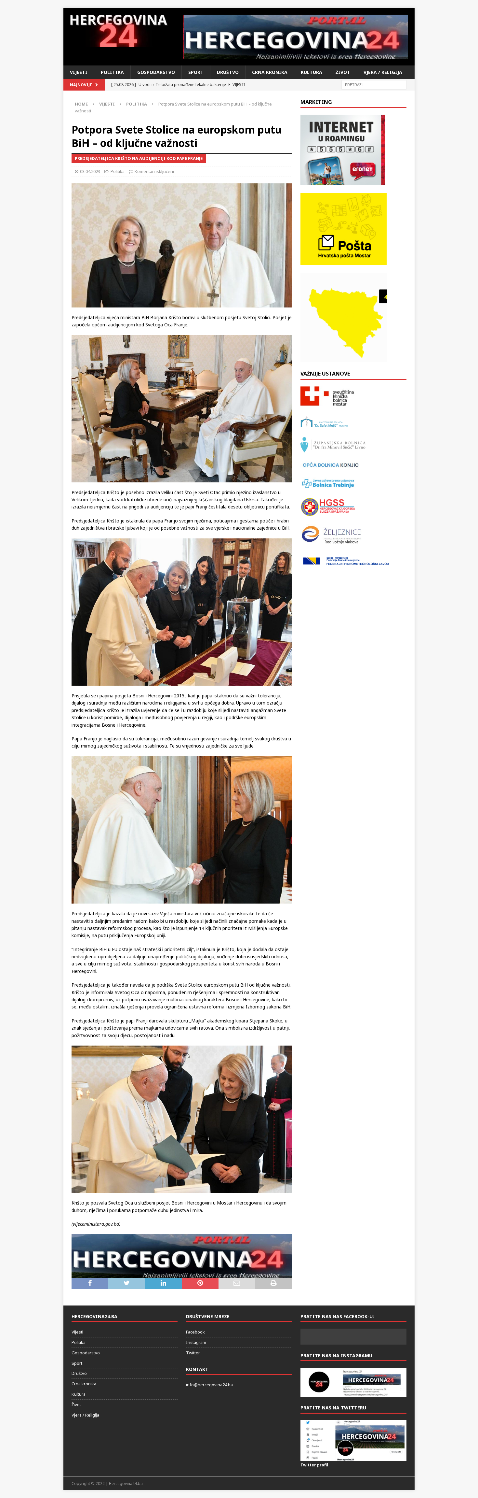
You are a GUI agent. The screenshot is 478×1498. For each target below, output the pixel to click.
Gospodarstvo (156, 72)
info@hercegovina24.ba (209, 1385)
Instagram (196, 1342)
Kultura (311, 72)
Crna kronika (269, 72)
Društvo (228, 72)
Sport (196, 72)
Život (343, 72)
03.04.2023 (90, 171)
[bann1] (296, 37)
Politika (112, 72)
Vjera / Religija (383, 72)
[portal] (182, 1274)
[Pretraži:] (373, 84)
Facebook (195, 1332)
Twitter (193, 1353)
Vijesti (78, 72)
